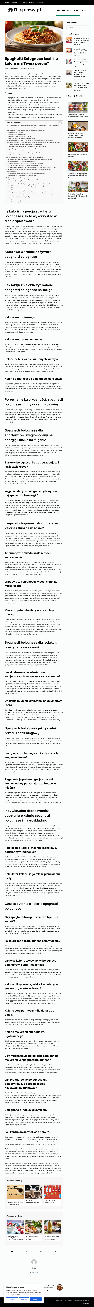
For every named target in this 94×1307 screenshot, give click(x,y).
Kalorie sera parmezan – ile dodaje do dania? (23, 188)
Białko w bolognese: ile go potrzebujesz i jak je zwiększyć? (26, 144)
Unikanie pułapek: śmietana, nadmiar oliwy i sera (23, 161)
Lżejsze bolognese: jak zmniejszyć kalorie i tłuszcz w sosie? (26, 149)
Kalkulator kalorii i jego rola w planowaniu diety (23, 175)
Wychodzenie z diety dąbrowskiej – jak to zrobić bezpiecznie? (77, 196)
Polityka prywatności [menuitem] (28, 2)
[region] (24, 1293)
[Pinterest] (41, 1251)
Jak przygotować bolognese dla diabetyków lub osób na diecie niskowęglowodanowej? (35, 194)
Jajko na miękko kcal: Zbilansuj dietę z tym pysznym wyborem (75, 135)
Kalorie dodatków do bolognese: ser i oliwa (22, 138)
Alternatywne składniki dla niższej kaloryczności (23, 151)
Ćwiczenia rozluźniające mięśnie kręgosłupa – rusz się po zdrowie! (81, 85)
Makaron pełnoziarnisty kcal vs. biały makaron (23, 155)
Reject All (24, 1299)
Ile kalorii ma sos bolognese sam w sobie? (22, 182)
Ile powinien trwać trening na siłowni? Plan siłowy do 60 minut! (81, 51)
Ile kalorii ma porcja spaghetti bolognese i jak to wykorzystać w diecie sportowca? (33, 125)
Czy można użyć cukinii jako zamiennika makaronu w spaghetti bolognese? (32, 192)
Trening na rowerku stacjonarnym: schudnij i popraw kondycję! (81, 62)
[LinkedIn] (55, 1251)
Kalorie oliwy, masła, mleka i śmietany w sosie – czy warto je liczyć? (29, 186)
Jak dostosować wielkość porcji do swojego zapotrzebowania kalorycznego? (31, 159)
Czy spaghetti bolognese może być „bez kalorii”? (24, 180)
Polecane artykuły (16, 200)
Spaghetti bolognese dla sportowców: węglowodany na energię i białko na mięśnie (33, 142)
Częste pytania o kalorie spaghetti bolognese (22, 178)
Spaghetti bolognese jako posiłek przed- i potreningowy (25, 163)
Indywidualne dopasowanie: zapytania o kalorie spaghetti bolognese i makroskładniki (29, 170)
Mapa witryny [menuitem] (16, 2)
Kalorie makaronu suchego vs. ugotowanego (23, 190)
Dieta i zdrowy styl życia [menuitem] (67, 10)
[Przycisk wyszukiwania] (87, 27)
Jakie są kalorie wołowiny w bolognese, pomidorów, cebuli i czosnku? (30, 184)
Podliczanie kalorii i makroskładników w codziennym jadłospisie (27, 173)
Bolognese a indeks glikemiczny (20, 196)
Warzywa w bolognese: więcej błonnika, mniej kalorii (25, 153)
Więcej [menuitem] (83, 10)
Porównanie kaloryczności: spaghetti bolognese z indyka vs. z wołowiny (30, 140)
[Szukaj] (88, 2)
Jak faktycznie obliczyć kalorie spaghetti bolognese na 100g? (26, 130)
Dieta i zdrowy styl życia (27, 68)
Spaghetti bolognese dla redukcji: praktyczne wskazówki (25, 157)
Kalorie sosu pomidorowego (18, 134)
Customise (12, 1299)
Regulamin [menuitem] (40, 2)
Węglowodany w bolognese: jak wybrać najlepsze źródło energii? (28, 146)
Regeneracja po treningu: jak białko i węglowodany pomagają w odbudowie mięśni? (33, 167)
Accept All (36, 1299)
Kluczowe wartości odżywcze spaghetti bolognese (23, 128)
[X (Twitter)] (26, 1251)
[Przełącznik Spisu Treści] (59, 123)
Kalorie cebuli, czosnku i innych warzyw (21, 136)
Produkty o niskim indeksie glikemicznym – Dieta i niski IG (77, 175)
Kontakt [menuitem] (7, 2)
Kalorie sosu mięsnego (16, 132)
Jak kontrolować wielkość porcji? (20, 198)
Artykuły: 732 (34, 1272)
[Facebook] (12, 1251)
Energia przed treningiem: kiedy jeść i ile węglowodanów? (26, 165)
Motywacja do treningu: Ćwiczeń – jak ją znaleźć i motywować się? (81, 40)
